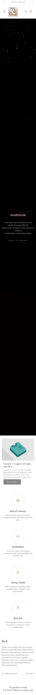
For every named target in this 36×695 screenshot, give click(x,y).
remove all (28, 690)
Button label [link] (12, 482)
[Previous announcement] (4, 2)
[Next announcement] (32, 2)
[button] (4, 11)
